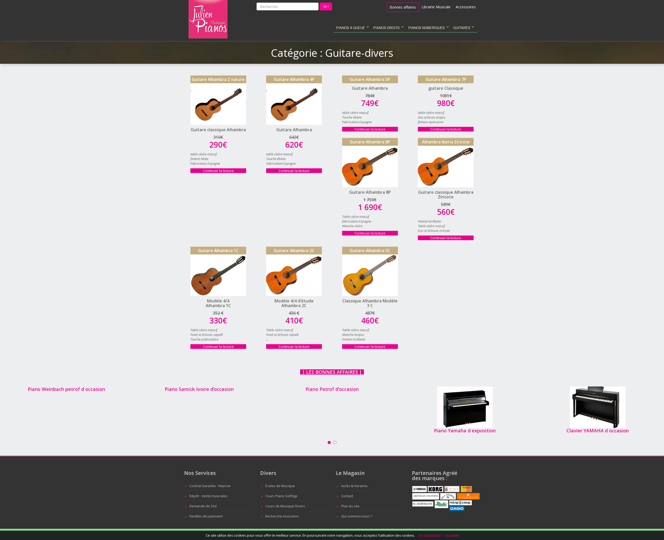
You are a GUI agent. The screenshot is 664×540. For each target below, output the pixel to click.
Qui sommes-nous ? (356, 516)
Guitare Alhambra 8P (370, 142)
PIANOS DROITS (386, 28)
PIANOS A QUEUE (350, 28)
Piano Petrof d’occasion (332, 389)
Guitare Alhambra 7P (446, 79)
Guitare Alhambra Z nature (218, 79)
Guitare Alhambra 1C (218, 250)
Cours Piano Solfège (281, 496)
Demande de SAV (203, 506)
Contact (347, 496)
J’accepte (452, 535)
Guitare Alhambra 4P (294, 79)
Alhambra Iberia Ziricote (446, 142)
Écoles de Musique (280, 485)
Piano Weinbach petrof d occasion (66, 389)
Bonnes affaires (403, 7)
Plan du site (350, 506)
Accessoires (466, 6)
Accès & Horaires (354, 485)
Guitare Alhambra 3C (370, 250)
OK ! (327, 6)
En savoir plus (430, 535)
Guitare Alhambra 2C (294, 250)
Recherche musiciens (282, 516)
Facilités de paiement (206, 516)
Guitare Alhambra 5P (370, 79)
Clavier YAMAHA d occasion (597, 430)
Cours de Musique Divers (285, 506)
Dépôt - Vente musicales (208, 496)
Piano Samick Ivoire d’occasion (199, 389)
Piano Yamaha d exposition (465, 430)
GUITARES (461, 28)
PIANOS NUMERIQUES (426, 28)
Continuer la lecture (224, 170)
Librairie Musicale (436, 6)
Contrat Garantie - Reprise (210, 485)
